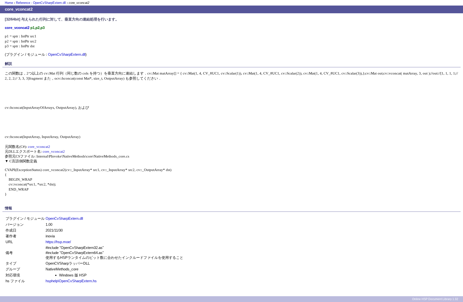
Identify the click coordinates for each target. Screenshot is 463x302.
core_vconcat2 (39, 146)
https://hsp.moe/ (58, 242)
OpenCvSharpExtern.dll (66, 54)
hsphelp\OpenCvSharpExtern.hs (71, 281)
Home (9, 3)
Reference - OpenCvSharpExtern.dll (41, 3)
